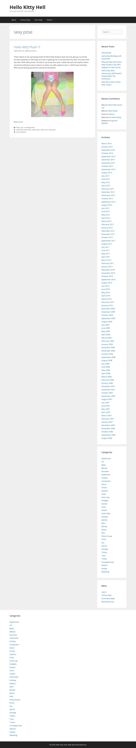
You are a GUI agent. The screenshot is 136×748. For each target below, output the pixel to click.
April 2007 (105, 412)
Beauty (104, 468)
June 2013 (105, 179)
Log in (104, 592)
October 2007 (107, 393)
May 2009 (105, 331)
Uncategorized (29, 127)
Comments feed (108, 598)
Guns (103, 507)
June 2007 (105, 406)
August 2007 (106, 399)
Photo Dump (106, 536)
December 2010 (108, 270)
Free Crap (105, 497)
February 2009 (107, 341)
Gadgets (104, 500)
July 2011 (105, 247)
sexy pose (52, 130)
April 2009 (105, 334)
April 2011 (105, 257)
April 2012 (105, 218)
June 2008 (105, 367)
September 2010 (108, 279)
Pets (103, 533)
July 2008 (105, 363)
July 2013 (105, 176)
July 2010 (105, 286)
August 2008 (106, 360)
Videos (104, 568)
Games (104, 504)
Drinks (104, 487)
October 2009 (107, 315)
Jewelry (104, 520)
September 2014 (108, 156)
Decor (103, 484)
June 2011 (105, 250)
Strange (104, 549)
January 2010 (107, 305)
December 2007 (108, 386)
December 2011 (108, 231)
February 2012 (107, 224)
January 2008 (107, 383)
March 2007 (106, 415)
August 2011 (106, 244)
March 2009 (106, 338)
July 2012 (105, 208)
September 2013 (108, 169)
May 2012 (105, 215)
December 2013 (108, 159)
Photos (49, 20)
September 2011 (108, 240)
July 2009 (105, 325)
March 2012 (106, 221)
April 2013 (105, 185)
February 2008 (107, 380)
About (14, 20)
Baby (103, 465)
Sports (104, 546)
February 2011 (107, 263)
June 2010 (105, 289)
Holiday (104, 516)
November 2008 (108, 351)
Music (104, 529)
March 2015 (106, 143)
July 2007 (105, 402)
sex (46, 130)
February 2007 (107, 418)
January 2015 (107, 146)
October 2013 (107, 166)
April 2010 (105, 295)
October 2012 (107, 198)
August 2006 (106, 438)
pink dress (28, 130)
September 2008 (108, 357)
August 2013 (106, 172)
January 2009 (107, 344)
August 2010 (106, 282)
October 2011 (107, 237)
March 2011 (106, 260)
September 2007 (108, 396)
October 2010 (107, 276)
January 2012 (107, 227)
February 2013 (107, 189)
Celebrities (105, 474)
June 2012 (105, 211)
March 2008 (106, 376)
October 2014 (107, 153)
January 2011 (107, 266)
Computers (106, 481)
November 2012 (108, 195)
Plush (18, 127)
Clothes (104, 478)
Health (104, 510)
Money (104, 526)
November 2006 (108, 428)
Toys (103, 555)
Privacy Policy (25, 20)
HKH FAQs (38, 20)
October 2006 (107, 431)
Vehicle (104, 565)
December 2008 (108, 347)
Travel (104, 559)
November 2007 (108, 389)
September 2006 (108, 435)
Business (105, 471)
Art (102, 461)
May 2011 (105, 253)
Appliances (106, 458)
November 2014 (108, 150)
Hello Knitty (106, 52)
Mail (103, 523)
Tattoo (104, 552)
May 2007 (105, 409)
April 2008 (105, 373)
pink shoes (36, 130)
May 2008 (105, 370)
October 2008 (107, 354)
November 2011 (108, 234)
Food (103, 494)
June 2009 (105, 328)
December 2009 (108, 308)
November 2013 (108, 163)
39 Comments (21, 132)
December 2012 (108, 192)
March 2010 (106, 299)
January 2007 (107, 422)
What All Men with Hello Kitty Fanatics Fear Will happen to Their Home (111, 65)
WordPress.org (107, 601)
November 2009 (108, 312)
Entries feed (106, 595)
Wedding (105, 571)
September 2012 (108, 202)
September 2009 (108, 318)
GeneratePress (80, 745)
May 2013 (105, 182)
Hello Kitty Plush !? (27, 47)
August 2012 (106, 205)
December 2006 (108, 425)
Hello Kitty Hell (27, 7)
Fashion (104, 491)
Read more (18, 122)
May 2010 (105, 292)
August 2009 (106, 321)
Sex (22, 127)
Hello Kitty (19, 130)
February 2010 (107, 302)
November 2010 (108, 273)
